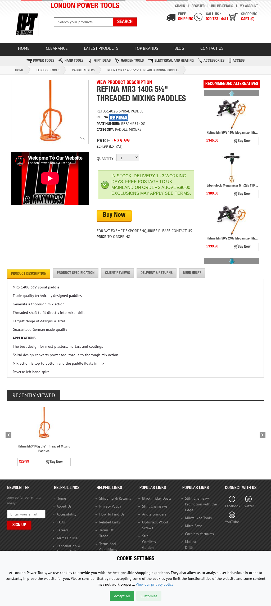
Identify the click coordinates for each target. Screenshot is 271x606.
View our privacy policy (154, 584)
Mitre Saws (193, 525)
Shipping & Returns (115, 498)
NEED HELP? (192, 273)
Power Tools (43, 61)
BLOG (179, 48)
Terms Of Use (67, 538)
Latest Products (101, 48)
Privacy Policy (110, 506)
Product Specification (75, 273)
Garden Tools (132, 61)
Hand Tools (74, 61)
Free (185, 16)
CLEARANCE (57, 48)
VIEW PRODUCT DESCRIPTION (124, 82)
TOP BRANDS (146, 48)
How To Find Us (111, 514)
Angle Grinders (154, 514)
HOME (24, 48)
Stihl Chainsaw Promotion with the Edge (201, 504)
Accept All (122, 596)
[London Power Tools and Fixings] (26, 24)
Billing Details (222, 6)
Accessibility (66, 514)
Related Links (110, 522)
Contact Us (212, 48)
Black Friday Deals (156, 498)
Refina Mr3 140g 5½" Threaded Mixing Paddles (143, 70)
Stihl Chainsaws (155, 506)
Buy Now (114, 215)
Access (239, 61)
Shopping (249, 16)
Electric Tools (48, 70)
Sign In (180, 6)
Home (19, 70)
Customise (149, 596)
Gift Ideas (102, 61)
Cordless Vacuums (199, 533)
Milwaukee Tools (198, 517)
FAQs (61, 522)
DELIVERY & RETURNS (157, 273)
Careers (63, 530)
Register (198, 6)
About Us (64, 506)
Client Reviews (117, 273)
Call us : (217, 16)
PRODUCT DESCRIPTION (28, 274)
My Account (249, 6)
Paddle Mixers (83, 70)
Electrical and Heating (174, 61)
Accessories (214, 61)
